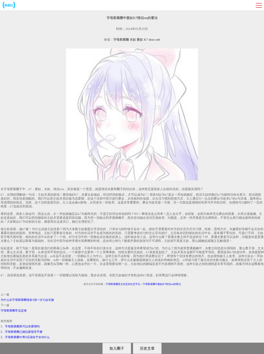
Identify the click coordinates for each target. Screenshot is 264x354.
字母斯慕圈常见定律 (14, 310)
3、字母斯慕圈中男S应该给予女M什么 (25, 337)
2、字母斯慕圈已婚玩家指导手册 (21, 331)
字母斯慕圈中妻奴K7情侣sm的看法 (162, 284)
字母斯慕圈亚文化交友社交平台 (123, 284)
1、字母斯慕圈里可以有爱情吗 (20, 326)
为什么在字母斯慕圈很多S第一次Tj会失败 (27, 299)
